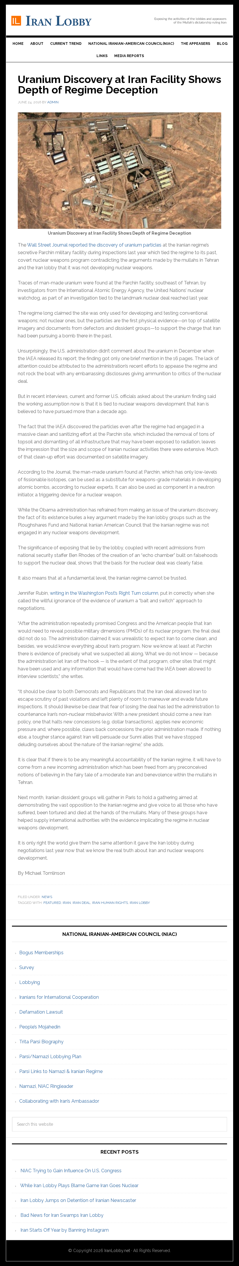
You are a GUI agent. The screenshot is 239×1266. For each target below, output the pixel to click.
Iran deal (81, 903)
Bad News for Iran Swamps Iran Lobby (61, 1215)
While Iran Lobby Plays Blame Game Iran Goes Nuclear (79, 1185)
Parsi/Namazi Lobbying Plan (50, 1056)
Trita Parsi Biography (41, 1041)
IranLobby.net (117, 1250)
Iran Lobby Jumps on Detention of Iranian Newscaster (78, 1200)
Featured (52, 903)
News (47, 897)
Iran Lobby (119, 18)
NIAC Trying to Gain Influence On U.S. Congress (71, 1170)
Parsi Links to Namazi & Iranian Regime (61, 1071)
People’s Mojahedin (39, 1027)
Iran (67, 903)
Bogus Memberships (41, 952)
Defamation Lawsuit (41, 1012)
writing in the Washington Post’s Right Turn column (104, 593)
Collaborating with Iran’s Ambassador (59, 1101)
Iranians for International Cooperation (59, 997)
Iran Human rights (110, 903)
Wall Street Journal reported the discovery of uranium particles (94, 245)
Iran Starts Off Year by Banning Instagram (64, 1230)
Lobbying (29, 982)
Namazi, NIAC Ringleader (46, 1086)
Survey (26, 967)
